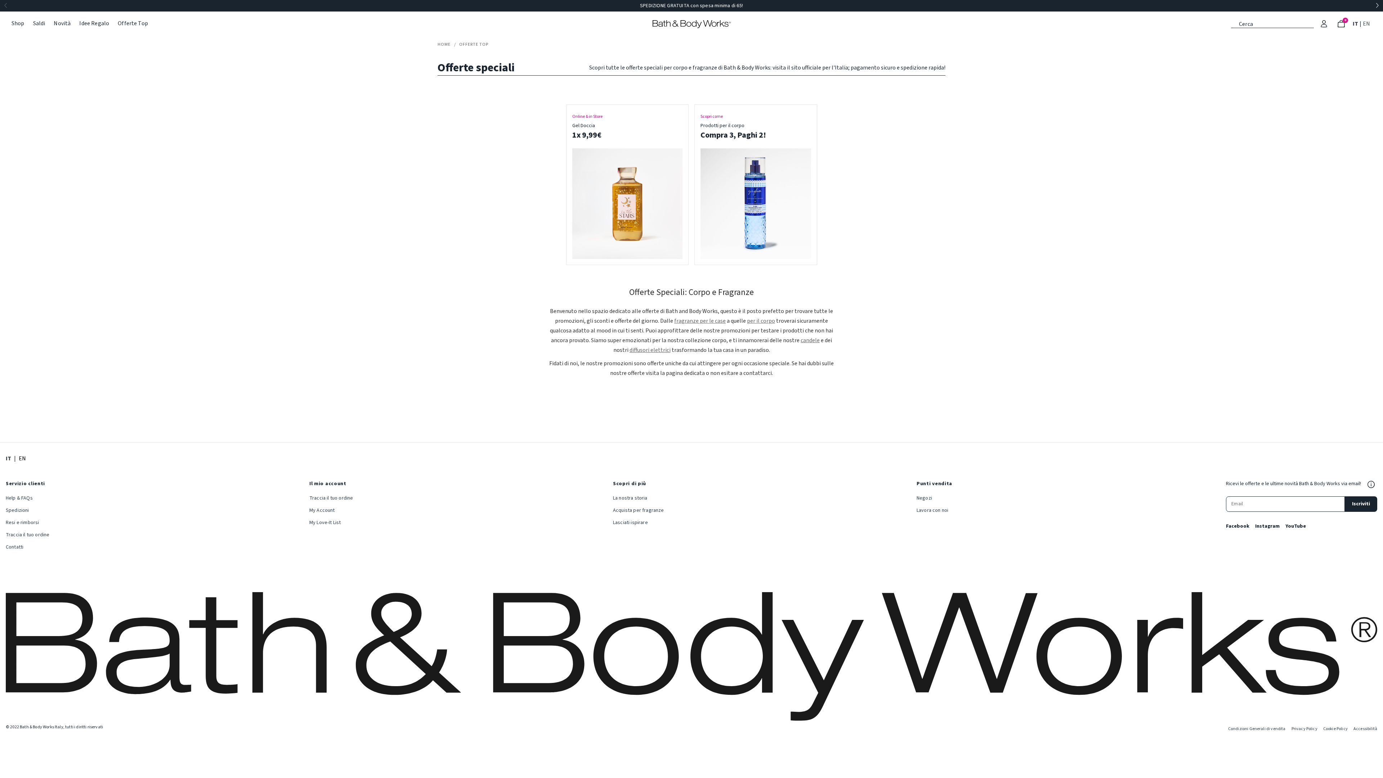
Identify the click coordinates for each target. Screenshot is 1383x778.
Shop (18, 23)
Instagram (1267, 526)
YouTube (1295, 526)
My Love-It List (325, 522)
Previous (6, 6)
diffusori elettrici (650, 350)
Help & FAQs (19, 498)
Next (1377, 6)
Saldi (39, 23)
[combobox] (1272, 23)
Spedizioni (17, 510)
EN (1367, 23)
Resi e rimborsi (22, 522)
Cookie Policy (1335, 729)
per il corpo (761, 321)
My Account (322, 510)
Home (444, 44)
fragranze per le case (700, 321)
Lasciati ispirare (630, 522)
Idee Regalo (94, 23)
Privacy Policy (1304, 729)
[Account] (1324, 24)
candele (810, 340)
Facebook (1237, 526)
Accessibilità (1365, 729)
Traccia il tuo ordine (27, 534)
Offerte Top (133, 23)
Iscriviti (1361, 504)
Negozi (924, 498)
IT (1356, 23)
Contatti (14, 547)
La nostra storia (630, 498)
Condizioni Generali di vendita (1257, 729)
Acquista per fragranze (638, 510)
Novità (62, 23)
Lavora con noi (932, 510)
